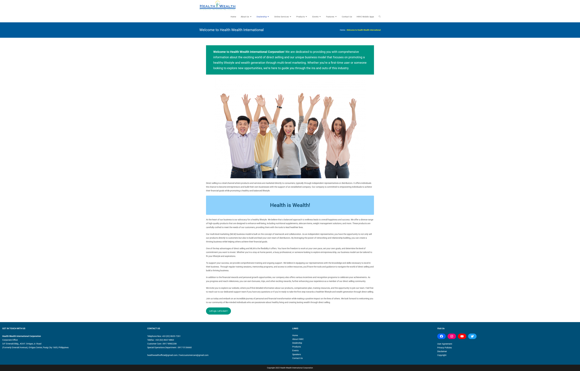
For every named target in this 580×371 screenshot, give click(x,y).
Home (342, 30)
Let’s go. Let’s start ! (218, 311)
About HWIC (298, 339)
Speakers (296, 354)
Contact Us (297, 358)
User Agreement (444, 344)
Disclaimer (442, 351)
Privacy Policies (444, 347)
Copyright (441, 355)
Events (295, 350)
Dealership (297, 343)
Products (296, 346)
